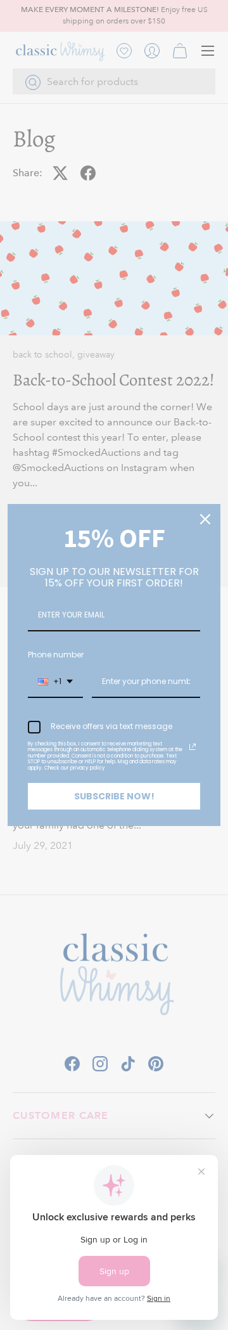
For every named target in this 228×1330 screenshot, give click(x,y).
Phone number (56, 654)
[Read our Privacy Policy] (192, 746)
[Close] (205, 519)
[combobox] (55, 682)
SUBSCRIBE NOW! (114, 796)
